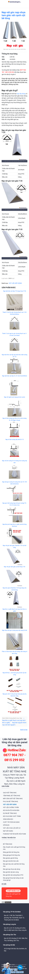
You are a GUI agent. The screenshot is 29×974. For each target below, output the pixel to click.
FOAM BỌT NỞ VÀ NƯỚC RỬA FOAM (14, 834)
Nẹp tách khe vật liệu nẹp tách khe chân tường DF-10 (14, 355)
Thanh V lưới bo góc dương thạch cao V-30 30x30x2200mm (14, 313)
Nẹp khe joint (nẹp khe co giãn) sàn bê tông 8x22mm (14, 525)
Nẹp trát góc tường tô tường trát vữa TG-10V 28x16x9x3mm (14, 483)
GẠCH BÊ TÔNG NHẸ (9, 792)
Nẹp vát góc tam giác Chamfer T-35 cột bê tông (14, 546)
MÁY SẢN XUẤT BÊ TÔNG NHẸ (13, 798)
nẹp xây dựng (21, 93)
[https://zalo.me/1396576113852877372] (20, 967)
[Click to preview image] (14, 35)
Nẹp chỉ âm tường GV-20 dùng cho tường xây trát (14, 461)
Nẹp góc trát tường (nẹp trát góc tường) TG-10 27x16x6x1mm (14, 504)
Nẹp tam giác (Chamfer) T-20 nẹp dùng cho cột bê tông (14, 589)
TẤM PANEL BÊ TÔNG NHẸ (11, 795)
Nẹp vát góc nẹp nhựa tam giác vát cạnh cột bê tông (13, 15)
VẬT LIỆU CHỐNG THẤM (11, 807)
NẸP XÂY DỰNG (8, 831)
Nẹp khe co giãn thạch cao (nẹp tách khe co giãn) (14, 610)
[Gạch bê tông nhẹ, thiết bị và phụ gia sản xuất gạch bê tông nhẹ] (14, 2)
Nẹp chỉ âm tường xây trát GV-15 (14, 439)
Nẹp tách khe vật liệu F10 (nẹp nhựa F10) (14, 291)
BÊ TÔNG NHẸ (7, 844)
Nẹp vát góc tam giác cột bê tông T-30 (14, 566)
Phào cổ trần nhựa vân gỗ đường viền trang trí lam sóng (14, 652)
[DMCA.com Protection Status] (6, 902)
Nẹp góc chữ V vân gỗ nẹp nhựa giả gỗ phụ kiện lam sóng (15, 695)
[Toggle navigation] (2, 6)
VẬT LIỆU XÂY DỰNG (15, 283)
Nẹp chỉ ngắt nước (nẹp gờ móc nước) (14, 397)
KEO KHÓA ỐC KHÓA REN (11, 810)
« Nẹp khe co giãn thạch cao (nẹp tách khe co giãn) (14, 720)
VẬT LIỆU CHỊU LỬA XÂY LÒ (11, 828)
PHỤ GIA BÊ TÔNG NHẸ (10, 801)
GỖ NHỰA (6, 825)
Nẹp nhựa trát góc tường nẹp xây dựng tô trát (14, 630)
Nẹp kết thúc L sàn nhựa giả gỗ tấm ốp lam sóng (14, 673)
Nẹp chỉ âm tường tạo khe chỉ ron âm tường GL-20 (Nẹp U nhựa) (14, 419)
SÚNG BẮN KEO (8, 819)
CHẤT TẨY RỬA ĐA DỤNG (11, 822)
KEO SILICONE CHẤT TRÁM (12, 816)
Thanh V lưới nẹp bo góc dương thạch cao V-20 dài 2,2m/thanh (14, 334)
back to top (23, 729)
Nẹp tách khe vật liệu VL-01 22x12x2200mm (14, 376)
